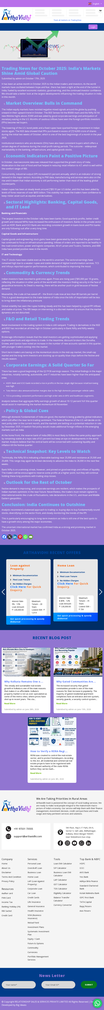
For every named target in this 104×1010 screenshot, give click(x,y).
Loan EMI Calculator (63, 863)
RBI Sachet (7, 911)
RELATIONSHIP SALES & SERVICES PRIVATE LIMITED (41, 1001)
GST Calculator (60, 884)
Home (4, 863)
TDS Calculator (60, 888)
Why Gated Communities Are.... (76, 681)
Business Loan (34, 872)
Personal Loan (34, 863)
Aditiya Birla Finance (89, 881)
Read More (9, 703)
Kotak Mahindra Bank (89, 893)
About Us (6, 868)
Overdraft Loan (35, 868)
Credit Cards (33, 897)
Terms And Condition (11, 876)
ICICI (82, 868)
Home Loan (33, 876)
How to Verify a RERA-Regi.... (49, 751)
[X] (9, 536)
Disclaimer (6, 872)
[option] (28, 590)
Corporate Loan (35, 888)
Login (92, 27)
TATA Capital (86, 902)
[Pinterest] (20, 536)
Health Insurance (35, 910)
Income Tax (7, 902)
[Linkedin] (14, 536)
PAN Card (6, 897)
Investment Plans (36, 927)
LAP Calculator (60, 879)
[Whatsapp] (25, 536)
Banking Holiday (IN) (11, 906)
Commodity (33, 947)
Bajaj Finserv (86, 906)
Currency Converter (63, 905)
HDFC (82, 863)
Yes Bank (84, 876)
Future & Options (36, 943)
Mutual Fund (33, 922)
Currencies (33, 952)
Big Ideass (21, 1004)
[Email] (30, 536)
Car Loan (32, 893)
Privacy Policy (8, 881)
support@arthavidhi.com (28, 836)
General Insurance (36, 906)
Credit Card (7, 915)
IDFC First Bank (87, 897)
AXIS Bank (84, 872)
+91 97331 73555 (23, 828)
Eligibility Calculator (62, 893)
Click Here (18, 583)
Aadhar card (7, 893)
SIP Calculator (60, 868)
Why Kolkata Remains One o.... (23, 681)
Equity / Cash (34, 938)
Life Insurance (34, 902)
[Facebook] (4, 536)
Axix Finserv (85, 910)
